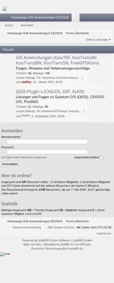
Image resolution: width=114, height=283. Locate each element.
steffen (26, 82)
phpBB (42, 240)
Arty (38, 244)
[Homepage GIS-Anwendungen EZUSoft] (57, 9)
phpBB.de (76, 248)
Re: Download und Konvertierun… (59, 77)
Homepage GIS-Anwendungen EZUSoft (39, 17)
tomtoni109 (33, 213)
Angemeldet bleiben (87, 157)
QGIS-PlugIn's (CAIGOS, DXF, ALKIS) (50, 91)
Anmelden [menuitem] (111, 18)
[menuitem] (81, 39)
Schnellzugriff (5, 18)
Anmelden (27, 25)
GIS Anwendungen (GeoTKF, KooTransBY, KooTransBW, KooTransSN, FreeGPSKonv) (57, 60)
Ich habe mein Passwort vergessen (24, 157)
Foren (77, 18)
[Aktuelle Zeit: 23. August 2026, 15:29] (74, 39)
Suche (9, 25)
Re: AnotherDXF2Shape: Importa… (59, 111)
